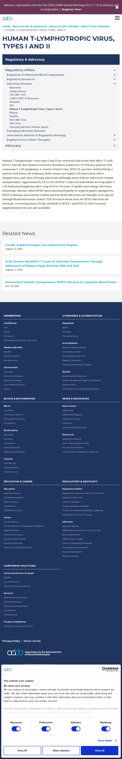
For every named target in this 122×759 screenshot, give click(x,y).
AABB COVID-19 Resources (24, 98)
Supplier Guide (10, 472)
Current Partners (11, 582)
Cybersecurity (10, 463)
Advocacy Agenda (70, 526)
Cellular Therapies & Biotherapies (77, 543)
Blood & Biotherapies (19, 398)
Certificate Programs (13, 497)
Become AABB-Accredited (74, 347)
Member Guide (10, 360)
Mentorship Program (13, 376)
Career (7, 517)
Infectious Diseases (95, 26)
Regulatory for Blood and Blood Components (83, 493)
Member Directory (12, 356)
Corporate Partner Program (19, 573)
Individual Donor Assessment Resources (80, 452)
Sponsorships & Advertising (74, 427)
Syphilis (14, 116)
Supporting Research (72, 552)
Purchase (66, 332)
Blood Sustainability (71, 534)
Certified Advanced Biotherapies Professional (24, 526)
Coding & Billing (11, 467)
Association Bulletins (71, 439)
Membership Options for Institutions (20, 340)
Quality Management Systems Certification (82, 380)
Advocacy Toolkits (70, 556)
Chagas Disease (18, 91)
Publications (9, 423)
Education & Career (18, 481)
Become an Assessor (13, 380)
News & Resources (12, 447)
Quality (66, 372)
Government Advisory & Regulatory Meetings (82, 510)
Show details (105, 740)
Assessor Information (71, 360)
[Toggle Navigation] (117, 17)
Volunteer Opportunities (15, 539)
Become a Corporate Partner (17, 586)
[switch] (46, 728)
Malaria (14, 112)
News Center (69, 406)
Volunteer (8, 372)
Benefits (7, 352)
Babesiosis (15, 87)
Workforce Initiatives (13, 543)
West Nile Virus (18, 119)
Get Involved (10, 367)
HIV (12, 105)
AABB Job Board (11, 530)
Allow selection (61, 750)
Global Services (10, 614)
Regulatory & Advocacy (30, 26)
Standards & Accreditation (82, 315)
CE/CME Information (13, 510)
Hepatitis (15, 101)
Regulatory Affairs (64, 26)
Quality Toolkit (68, 384)
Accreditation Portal (71, 352)
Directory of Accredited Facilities (76, 364)
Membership (12, 315)
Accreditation (70, 343)
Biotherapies (11, 430)
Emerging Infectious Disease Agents (29, 126)
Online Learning (11, 502)
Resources (68, 434)
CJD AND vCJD (18, 94)
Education (8, 439)
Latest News (67, 410)
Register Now (71, 9)
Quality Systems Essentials (74, 376)
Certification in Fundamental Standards (80, 389)
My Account (9, 336)
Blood (7, 406)
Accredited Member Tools (73, 356)
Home (6, 26)
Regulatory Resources (72, 497)
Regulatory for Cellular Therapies (77, 514)
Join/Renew (10, 323)
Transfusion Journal (71, 419)
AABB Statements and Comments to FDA (81, 530)
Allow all (99, 750)
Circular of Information (72, 447)
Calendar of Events (12, 493)
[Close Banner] (117, 7)
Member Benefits (13, 347)
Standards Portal (70, 336)
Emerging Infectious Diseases (26, 131)
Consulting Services (12, 602)
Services (8, 593)
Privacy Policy (11, 640)
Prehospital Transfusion (14, 419)
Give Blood (9, 410)
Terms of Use (32, 640)
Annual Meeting (11, 522)
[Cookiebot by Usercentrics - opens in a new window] (104, 669)
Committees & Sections (14, 384)
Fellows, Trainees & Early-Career (18, 547)
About (65, 327)
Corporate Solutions (20, 565)
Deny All (22, 750)
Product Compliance (15, 622)
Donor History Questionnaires (75, 443)
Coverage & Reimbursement (75, 547)
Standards (68, 323)
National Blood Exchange (15, 597)
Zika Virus (15, 123)
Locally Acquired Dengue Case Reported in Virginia (41, 245)
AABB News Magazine (72, 414)
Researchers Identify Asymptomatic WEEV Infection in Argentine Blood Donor (61, 282)
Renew (7, 332)
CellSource (67, 423)
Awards (7, 389)
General (8, 459)
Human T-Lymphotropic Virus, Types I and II (36, 108)
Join (6, 327)
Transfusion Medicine (13, 414)
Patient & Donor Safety (72, 539)
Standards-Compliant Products (18, 626)
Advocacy (67, 522)
